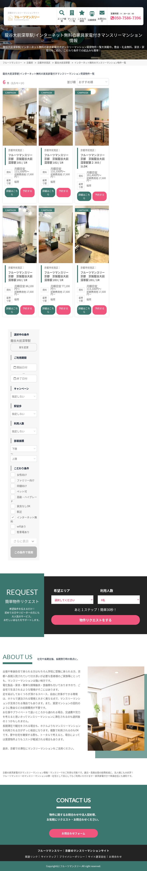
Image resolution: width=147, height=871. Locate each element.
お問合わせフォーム (73, 833)
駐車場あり (23, 532)
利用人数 (106, 590)
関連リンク (31, 856)
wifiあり (21, 526)
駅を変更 (24, 347)
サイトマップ (48, 856)
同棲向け (22, 486)
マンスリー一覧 (72, 19)
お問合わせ (102, 19)
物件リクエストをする (95, 620)
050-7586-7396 (127, 17)
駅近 (19, 511)
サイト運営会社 (97, 856)
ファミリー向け (25, 480)
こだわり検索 (82, 19)
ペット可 (22, 491)
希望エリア (62, 590)
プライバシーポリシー (72, 856)
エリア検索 (62, 19)
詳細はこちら (12, 192)
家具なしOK (23, 506)
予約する (27, 191)
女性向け (22, 474)
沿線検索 (92, 19)
